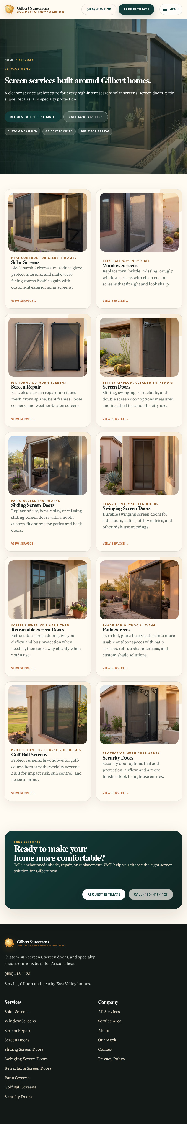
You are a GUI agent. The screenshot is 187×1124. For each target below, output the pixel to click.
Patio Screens (17, 1077)
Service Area (109, 1021)
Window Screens (20, 1021)
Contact (105, 1049)
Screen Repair (18, 1030)
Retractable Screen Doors (28, 1068)
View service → (24, 301)
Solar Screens (17, 1011)
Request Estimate (104, 894)
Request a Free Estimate (32, 117)
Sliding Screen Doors (24, 1049)
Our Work (107, 1040)
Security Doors (18, 1096)
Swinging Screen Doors (26, 1059)
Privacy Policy (111, 1059)
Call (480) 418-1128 (86, 117)
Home (9, 60)
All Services (109, 1011)
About (103, 1030)
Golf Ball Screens (20, 1087)
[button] (170, 9)
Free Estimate (136, 9)
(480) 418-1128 (99, 9)
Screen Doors (17, 1040)
